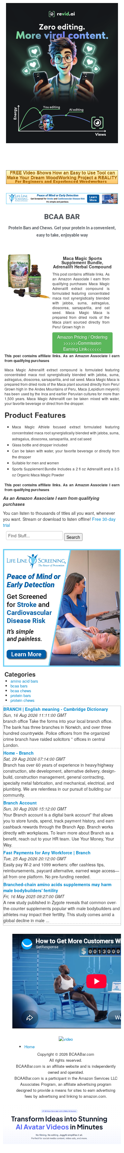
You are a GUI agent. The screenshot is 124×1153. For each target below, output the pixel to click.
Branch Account (20, 803)
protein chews (23, 700)
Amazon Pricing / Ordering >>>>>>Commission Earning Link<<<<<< (82, 343)
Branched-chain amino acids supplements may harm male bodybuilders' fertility (57, 887)
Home (29, 1046)
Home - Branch (18, 753)
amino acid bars (24, 681)
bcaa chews (21, 690)
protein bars (21, 695)
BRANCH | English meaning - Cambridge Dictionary (55, 709)
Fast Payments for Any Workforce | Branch (47, 853)
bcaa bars (19, 686)
